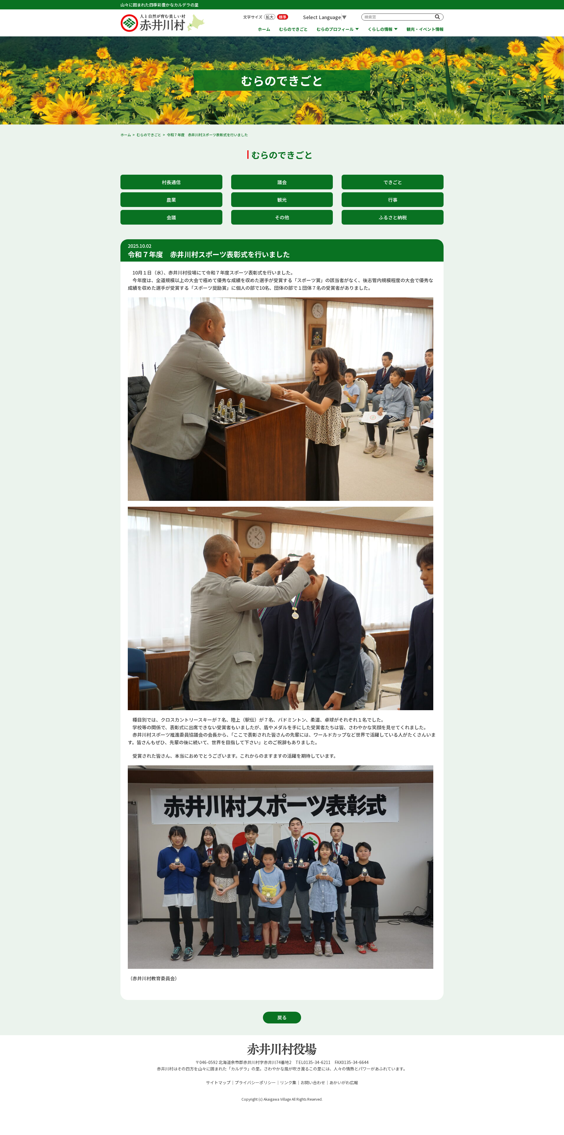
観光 (282, 199)
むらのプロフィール (335, 29)
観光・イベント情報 (425, 29)
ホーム (264, 29)
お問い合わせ (313, 1082)
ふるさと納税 (393, 217)
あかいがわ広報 (343, 1082)
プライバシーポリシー (255, 1082)
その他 (282, 217)
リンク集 (288, 1082)
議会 (282, 182)
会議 (171, 217)
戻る (282, 1017)
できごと (392, 182)
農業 (171, 199)
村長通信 (171, 182)
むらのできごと (293, 29)
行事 (392, 199)
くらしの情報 (380, 29)
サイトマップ (218, 1082)
